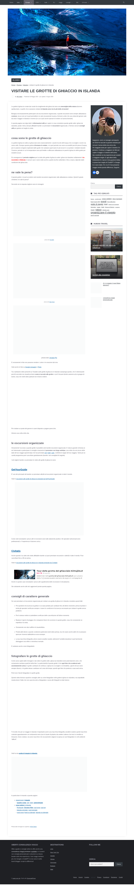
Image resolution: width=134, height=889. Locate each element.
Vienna (52, 859)
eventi (103, 201)
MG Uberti (19, 96)
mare (102, 207)
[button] (123, 2)
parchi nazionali (95, 215)
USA (37, 2)
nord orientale (32, 810)
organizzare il (23, 800)
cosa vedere (107, 199)
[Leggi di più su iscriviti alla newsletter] (107, 267)
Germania (53, 862)
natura (98, 210)
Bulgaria (52, 866)
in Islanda (23, 805)
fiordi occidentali (29, 812)
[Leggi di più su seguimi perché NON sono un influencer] (107, 239)
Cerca (93, 183)
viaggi (60, 2)
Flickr (39, 367)
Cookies (86, 877)
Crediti (121, 877)
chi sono (84, 2)
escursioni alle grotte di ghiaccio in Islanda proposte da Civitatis (36, 563)
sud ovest (37, 807)
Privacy (99, 877)
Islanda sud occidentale (113, 204)
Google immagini (30, 367)
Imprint (81, 877)
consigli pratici (98, 199)
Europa (28, 2)
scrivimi (34, 851)
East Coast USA (95, 201)
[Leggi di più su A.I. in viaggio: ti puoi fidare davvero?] (107, 287)
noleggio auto (105, 210)
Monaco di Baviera (109, 207)
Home (11, 2)
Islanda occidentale (42, 812)
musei (93, 210)
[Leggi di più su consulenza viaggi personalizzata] (107, 302)
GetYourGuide (19, 469)
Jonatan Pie (53, 358)
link (77, 2)
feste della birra (111, 201)
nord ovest (20, 812)
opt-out (93, 877)
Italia (18, 2)
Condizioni (106, 877)
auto (52, 453)
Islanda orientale (22, 810)
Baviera (92, 199)
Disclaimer (114, 877)
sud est (43, 807)
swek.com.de (16, 878)
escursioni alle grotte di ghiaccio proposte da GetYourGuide (35, 479)
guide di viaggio (97, 204)
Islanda (16, 80)
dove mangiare (117, 199)
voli (45, 453)
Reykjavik (20, 807)
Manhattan (93, 207)
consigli (68, 2)
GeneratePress (31, 878)
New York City (54, 852)
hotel (49, 453)
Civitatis (16, 551)
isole (45, 2)
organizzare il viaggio (103, 212)
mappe (98, 207)
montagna (117, 207)
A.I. (54, 2)
